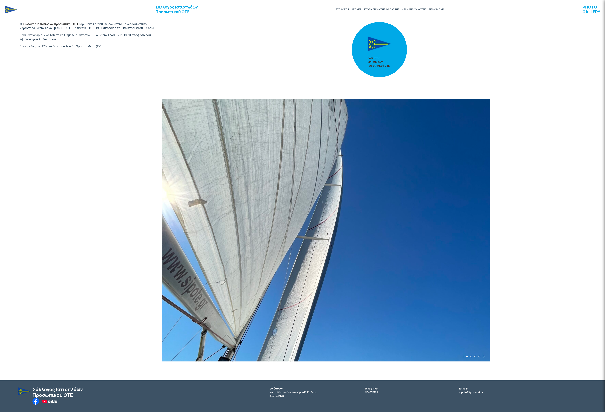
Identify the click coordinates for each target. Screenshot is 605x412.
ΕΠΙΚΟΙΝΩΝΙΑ (436, 9)
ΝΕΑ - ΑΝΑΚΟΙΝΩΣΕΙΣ (414, 9)
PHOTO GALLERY (591, 9)
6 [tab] (483, 356)
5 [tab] (479, 356)
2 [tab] (467, 356)
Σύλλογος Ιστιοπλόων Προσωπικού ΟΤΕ (176, 9)
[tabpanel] (326, 230)
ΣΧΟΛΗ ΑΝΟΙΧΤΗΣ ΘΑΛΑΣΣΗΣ (381, 9)
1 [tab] (463, 356)
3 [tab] (471, 356)
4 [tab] (475, 356)
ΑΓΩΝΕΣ (356, 9)
